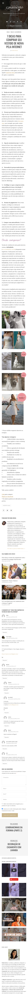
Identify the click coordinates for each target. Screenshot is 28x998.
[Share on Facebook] (3, 510)
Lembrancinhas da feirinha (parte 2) (14, 829)
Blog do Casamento (16, 26)
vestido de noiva (6, 505)
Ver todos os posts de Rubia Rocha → (16, 548)
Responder (5, 632)
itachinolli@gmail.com (13, 704)
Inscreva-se (15, 879)
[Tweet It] (7, 510)
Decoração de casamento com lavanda (14, 847)
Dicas (8, 32)
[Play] (14, 870)
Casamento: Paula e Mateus (10, 580)
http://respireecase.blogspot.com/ (10, 654)
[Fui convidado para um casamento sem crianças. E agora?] (14, 592)
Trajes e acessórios (15, 32)
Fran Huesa (8, 636)
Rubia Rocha (15, 50)
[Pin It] (11, 510)
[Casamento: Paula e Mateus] (14, 571)
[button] (14, 890)
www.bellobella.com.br (8, 249)
